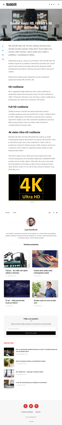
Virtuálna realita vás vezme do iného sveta (45, 301)
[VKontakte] (3, 54)
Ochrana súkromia (27, 412)
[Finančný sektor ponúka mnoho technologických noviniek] (45, 258)
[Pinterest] (36, 406)
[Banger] (11, 4)
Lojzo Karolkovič (21, 32)
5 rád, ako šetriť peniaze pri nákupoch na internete (31, 382)
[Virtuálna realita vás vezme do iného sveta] (45, 288)
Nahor (31, 421)
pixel (14, 212)
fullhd (7, 212)
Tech (31, 18)
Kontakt (38, 412)
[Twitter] (31, 406)
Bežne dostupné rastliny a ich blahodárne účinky (30, 361)
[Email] (3, 59)
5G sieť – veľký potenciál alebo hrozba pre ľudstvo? (15, 301)
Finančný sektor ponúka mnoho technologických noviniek (43, 271)
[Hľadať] (57, 4)
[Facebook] (25, 406)
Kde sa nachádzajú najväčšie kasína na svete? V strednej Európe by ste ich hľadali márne (36, 350)
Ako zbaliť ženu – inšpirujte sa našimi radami (29, 372)
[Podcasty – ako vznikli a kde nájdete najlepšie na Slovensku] (17, 258)
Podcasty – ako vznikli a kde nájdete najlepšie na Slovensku (17, 271)
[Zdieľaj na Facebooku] (3, 46)
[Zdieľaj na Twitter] (3, 50)
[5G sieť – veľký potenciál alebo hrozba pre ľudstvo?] (17, 288)
